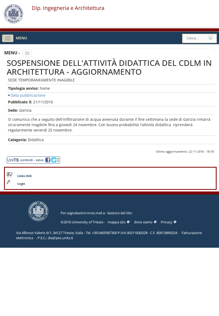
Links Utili (24, 176)
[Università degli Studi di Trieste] (13, 22)
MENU (21, 37)
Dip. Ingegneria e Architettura (68, 8)
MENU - (12, 53)
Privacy (166, 222)
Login (21, 184)
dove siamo (143, 222)
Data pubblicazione (28, 95)
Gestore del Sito (119, 212)
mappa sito (117, 222)
